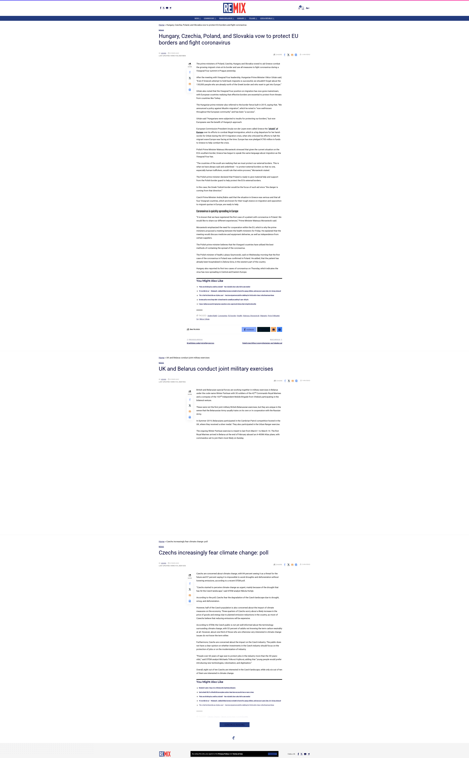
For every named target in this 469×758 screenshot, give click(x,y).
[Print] (296, 55)
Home (161, 25)
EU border (232, 316)
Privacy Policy (223, 754)
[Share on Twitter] (288, 55)
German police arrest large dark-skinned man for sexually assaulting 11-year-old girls (224, 299)
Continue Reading (234, 724)
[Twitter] (163, 8)
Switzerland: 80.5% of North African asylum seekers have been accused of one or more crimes (226, 692)
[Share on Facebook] (284, 55)
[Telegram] (170, 8)
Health (239, 316)
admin (163, 53)
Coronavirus (222, 316)
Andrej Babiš (212, 316)
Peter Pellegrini (273, 316)
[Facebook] (160, 8)
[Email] (292, 55)
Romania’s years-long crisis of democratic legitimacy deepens (217, 688)
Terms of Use (238, 754)
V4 (197, 319)
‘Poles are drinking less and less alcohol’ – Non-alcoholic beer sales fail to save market (224, 287)
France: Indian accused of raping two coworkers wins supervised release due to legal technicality (227, 304)
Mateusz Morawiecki (251, 316)
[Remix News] (234, 8)
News (161, 30)
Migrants (263, 316)
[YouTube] (167, 8)
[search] (303, 8)
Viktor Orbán (204, 319)
